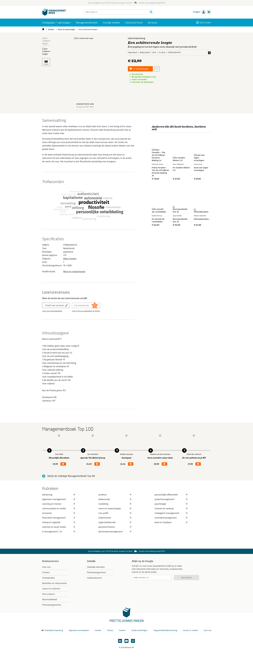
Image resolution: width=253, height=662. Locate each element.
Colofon (98, 630)
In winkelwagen (141, 68)
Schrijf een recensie (54, 305)
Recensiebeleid (49, 599)
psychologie (160, 504)
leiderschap (104, 499)
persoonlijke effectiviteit (166, 494)
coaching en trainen (51, 504)
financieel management (54, 517)
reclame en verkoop (164, 508)
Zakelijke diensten (96, 567)
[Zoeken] (151, 12)
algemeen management (54, 499)
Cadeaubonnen (94, 578)
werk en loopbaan (163, 522)
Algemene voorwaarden (79, 630)
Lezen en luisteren (51, 588)
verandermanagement (166, 517)
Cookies (122, 630)
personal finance (106, 527)
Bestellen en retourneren (54, 583)
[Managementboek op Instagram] (133, 641)
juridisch (102, 494)
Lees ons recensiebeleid (52, 311)
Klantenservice (50, 561)
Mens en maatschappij (66, 29)
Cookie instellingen (139, 630)
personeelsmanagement (110, 531)
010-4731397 (205, 22)
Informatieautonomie (203, 219)
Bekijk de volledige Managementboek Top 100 (71, 476)
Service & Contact (190, 630)
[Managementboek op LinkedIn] (120, 641)
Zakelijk (91, 561)
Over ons (46, 567)
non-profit (103, 513)
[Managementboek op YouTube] (126, 641)
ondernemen (104, 517)
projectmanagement (164, 499)
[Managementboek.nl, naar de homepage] (54, 15)
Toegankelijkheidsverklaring (165, 630)
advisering (47, 494)
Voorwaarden (48, 578)
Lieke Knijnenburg (136, 38)
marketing (103, 504)
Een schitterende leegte (88, 29)
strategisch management (167, 513)
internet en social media (54, 527)
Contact (46, 572)
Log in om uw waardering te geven (86, 311)
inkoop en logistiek (51, 522)
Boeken (51, 29)
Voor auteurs (48, 594)
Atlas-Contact (69, 258)
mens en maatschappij (109, 508)
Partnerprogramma (51, 605)
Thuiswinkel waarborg (54, 630)
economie (47, 513)
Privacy (110, 630)
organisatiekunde (107, 522)
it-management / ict (52, 531)
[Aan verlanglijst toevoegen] (156, 68)
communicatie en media (54, 508)
